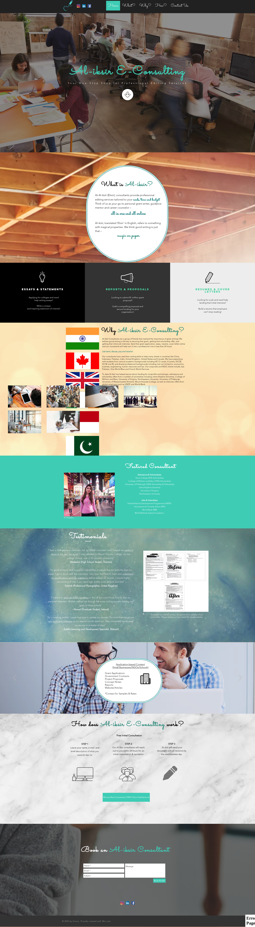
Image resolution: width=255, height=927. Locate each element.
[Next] (240, 678)
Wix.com (106, 921)
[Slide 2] (127, 708)
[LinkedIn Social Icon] (84, 6)
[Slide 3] (130, 708)
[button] (126, 797)
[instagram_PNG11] (78, 6)
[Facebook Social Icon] (89, 6)
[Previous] (14, 678)
